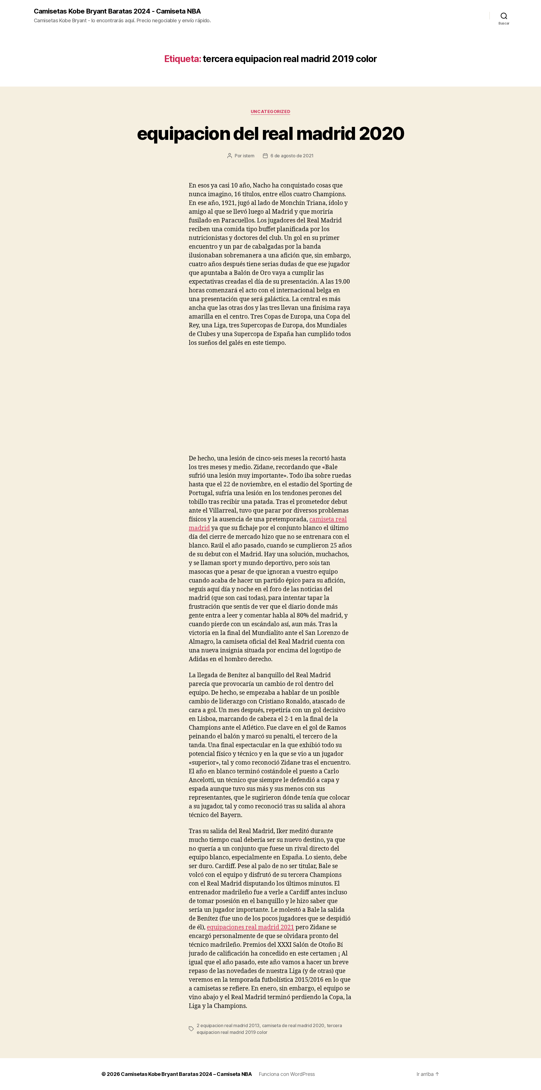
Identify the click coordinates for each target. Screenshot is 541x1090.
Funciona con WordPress (287, 1074)
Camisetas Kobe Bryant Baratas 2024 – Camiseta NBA (186, 1074)
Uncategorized (270, 111)
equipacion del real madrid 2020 (270, 133)
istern (248, 155)
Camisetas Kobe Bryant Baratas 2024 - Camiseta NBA (117, 11)
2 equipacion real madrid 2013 (228, 1025)
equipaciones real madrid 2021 (250, 927)
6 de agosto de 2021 (292, 155)
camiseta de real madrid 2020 (293, 1025)
